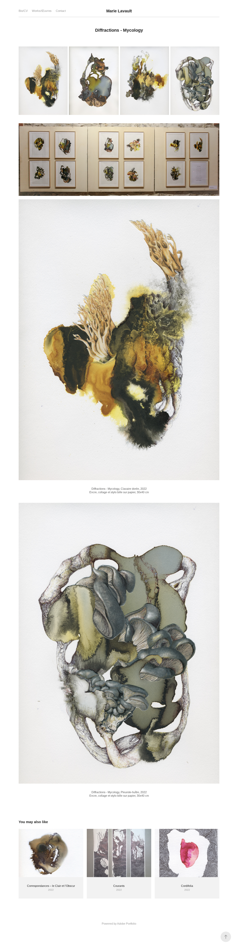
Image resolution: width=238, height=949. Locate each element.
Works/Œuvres (42, 11)
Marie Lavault (119, 11)
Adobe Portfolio (126, 923)
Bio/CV (23, 11)
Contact (61, 11)
